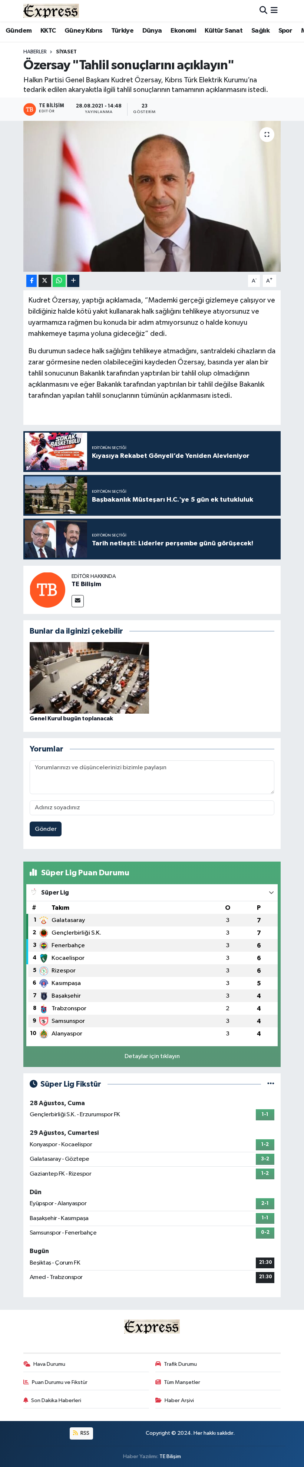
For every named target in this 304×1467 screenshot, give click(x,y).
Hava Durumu (49, 1364)
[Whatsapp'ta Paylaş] (59, 281)
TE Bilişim (86, 584)
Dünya (152, 30)
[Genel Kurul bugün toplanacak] (89, 678)
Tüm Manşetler (182, 1382)
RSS (84, 1433)
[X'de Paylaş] (45, 281)
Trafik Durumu (180, 1364)
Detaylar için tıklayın (152, 1056)
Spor (285, 30)
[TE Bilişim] (47, 590)
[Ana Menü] (274, 10)
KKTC (48, 30)
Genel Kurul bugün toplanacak (71, 718)
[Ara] (263, 10)
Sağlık (260, 30)
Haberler (35, 51)
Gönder (46, 829)
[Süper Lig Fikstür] (270, 1084)
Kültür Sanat (223, 30)
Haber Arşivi (179, 1400)
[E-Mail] (78, 601)
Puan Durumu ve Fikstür (59, 1382)
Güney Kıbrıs (84, 30)
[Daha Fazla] (73, 281)
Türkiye (122, 30)
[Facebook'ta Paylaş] (31, 281)
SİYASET (66, 51)
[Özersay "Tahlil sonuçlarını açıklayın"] (152, 196)
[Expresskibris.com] (51, 10)
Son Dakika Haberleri (56, 1400)
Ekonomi (183, 30)
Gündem (19, 30)
